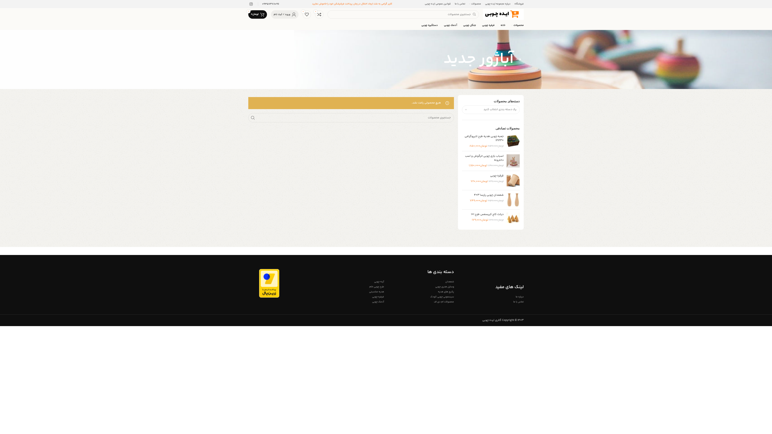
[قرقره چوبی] (513, 180)
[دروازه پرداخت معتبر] (269, 283)
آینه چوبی (379, 282)
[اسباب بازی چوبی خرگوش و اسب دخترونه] (513, 161)
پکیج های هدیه (446, 292)
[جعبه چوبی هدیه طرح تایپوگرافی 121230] (513, 141)
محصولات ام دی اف (444, 302)
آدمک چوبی (378, 302)
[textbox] (500, 109)
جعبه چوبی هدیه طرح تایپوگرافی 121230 (484, 138)
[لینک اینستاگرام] (251, 4)
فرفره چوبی (378, 297)
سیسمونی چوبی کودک (442, 297)
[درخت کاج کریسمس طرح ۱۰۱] (513, 219)
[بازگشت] (519, 59)
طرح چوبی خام (376, 287)
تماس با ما (518, 302)
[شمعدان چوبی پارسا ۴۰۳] (513, 199)
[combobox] (491, 109)
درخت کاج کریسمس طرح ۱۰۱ (487, 215)
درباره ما (520, 297)
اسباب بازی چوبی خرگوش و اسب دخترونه (484, 158)
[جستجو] (253, 117)
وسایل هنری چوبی (444, 287)
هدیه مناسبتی (376, 292)
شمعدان (449, 282)
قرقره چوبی (497, 176)
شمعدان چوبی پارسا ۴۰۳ (489, 195)
